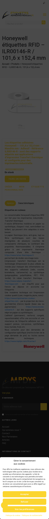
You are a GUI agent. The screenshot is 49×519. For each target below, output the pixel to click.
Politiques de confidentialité (32, 515)
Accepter (24, 494)
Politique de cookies (13, 515)
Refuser (24, 502)
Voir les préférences (24, 509)
